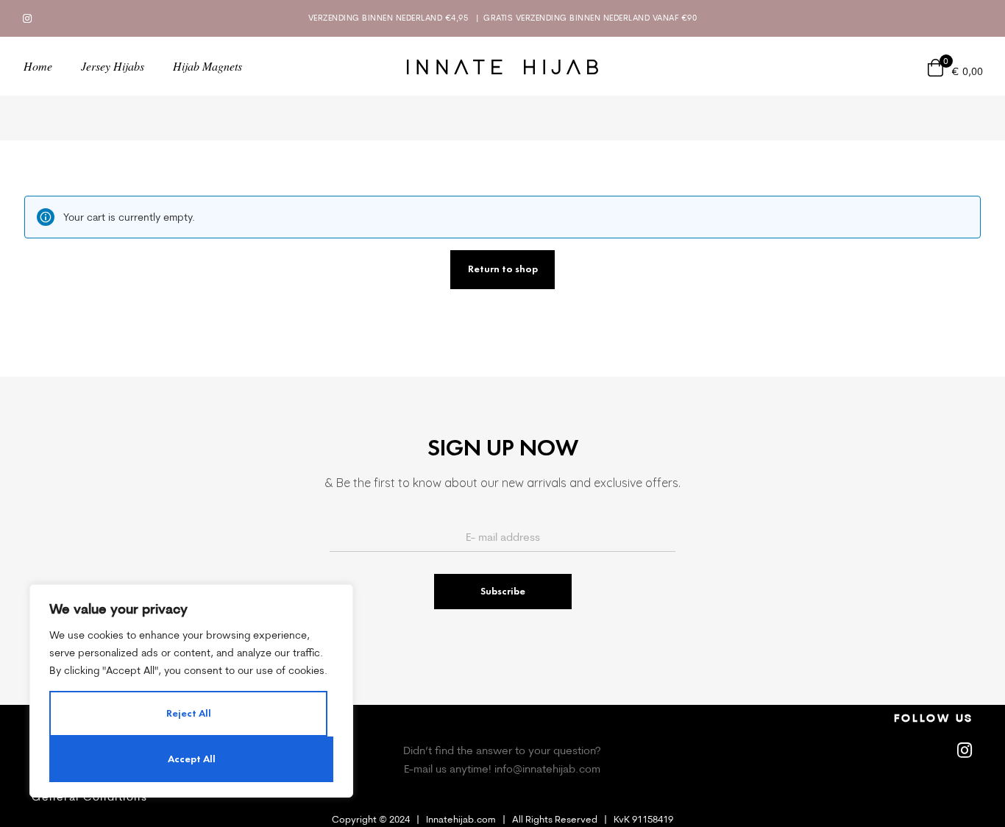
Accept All (192, 759)
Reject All (188, 713)
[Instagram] (27, 18)
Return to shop (503, 269)
